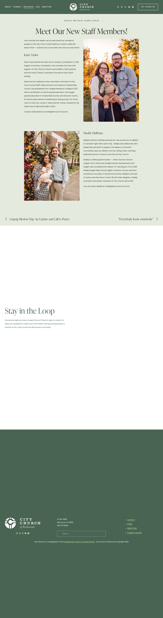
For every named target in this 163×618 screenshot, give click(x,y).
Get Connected (148, 7)
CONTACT (131, 520)
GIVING (129, 524)
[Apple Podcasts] (125, 7)
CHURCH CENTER (134, 533)
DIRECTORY (47, 7)
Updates (68, 21)
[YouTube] (129, 7)
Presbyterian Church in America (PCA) (79, 542)
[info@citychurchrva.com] (122, 7)
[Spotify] (133, 7)
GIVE (38, 7)
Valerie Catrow (91, 21)
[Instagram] (118, 7)
